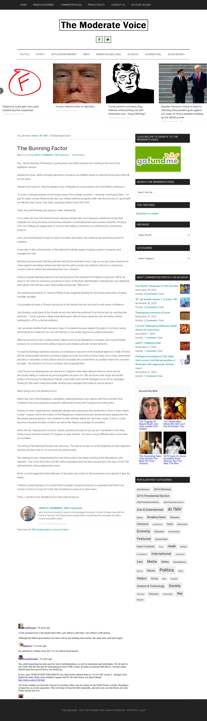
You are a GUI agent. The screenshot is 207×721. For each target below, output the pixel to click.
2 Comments (151, 320)
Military (165, 561)
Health (172, 546)
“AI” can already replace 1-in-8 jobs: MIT (156, 299)
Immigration (142, 554)
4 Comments (151, 293)
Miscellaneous (179, 562)
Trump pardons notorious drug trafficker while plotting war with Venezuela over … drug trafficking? (127, 110)
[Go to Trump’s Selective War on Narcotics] (77, 83)
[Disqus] (74, 581)
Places (151, 570)
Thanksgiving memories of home (152, 312)
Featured (144, 539)
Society (174, 586)
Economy (56, 529)
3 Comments (151, 307)
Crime (170, 524)
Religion (142, 578)
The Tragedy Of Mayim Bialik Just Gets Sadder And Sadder (148, 425)
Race (181, 571)
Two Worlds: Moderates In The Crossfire (156, 286)
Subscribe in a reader (147, 213)
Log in (142, 710)
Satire (164, 579)
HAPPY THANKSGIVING (148, 343)
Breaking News (44, 529)
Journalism (180, 554)
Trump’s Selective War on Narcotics (75, 106)
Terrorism (153, 594)
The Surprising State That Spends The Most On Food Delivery (150, 460)
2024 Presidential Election (173, 502)
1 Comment (150, 337)
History (183, 546)
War (180, 593)
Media (152, 562)
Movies (140, 571)
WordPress (132, 710)
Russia (154, 578)
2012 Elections (143, 489)
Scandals (174, 579)
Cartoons (142, 524)
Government (161, 539)
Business (174, 517)
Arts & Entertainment (150, 509)
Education (159, 531)
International (161, 554)
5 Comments (78, 155)
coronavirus (157, 524)
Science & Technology (150, 586)
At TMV (32, 529)
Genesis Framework (115, 710)
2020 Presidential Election (148, 502)
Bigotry (140, 517)
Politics (65, 529)
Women (140, 600)
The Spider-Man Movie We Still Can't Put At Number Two (174, 424)
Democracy (182, 524)
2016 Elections (162, 489)
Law (140, 561)
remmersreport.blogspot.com (52, 524)
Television (140, 594)
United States (168, 594)
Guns (161, 547)
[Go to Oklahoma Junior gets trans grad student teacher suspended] (24, 83)
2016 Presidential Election (153, 496)
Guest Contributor (146, 546)
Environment (174, 532)
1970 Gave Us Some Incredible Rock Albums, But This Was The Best (175, 460)
